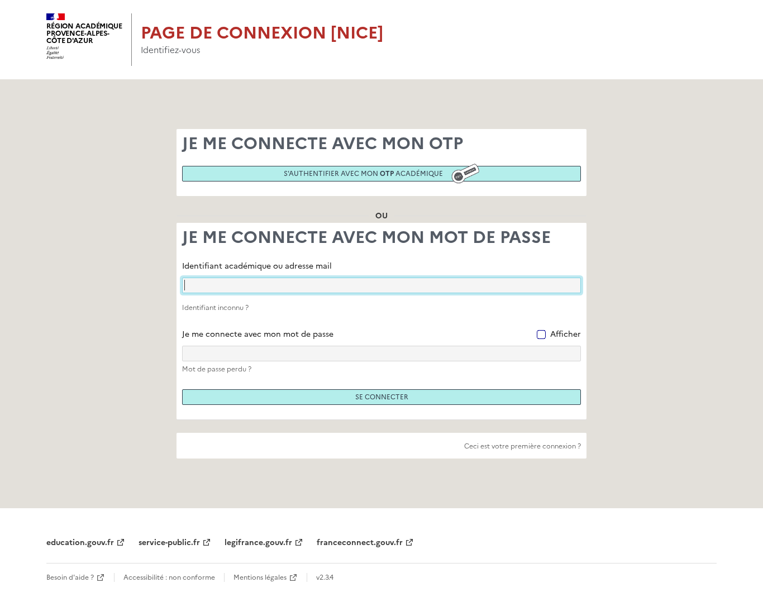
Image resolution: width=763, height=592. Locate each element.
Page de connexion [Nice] (262, 32)
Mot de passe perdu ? (216, 369)
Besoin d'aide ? (70, 577)
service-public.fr (169, 542)
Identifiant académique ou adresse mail (257, 266)
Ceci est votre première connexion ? (522, 446)
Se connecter (381, 397)
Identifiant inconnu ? (215, 308)
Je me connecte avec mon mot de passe (257, 334)
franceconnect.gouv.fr (360, 542)
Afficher (565, 334)
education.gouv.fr (80, 542)
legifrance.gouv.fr (258, 542)
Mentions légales (260, 577)
